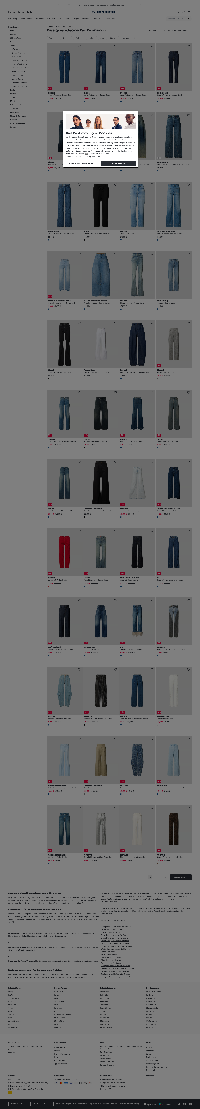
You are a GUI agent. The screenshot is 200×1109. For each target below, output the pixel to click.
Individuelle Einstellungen (81, 163)
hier (86, 154)
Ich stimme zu (118, 163)
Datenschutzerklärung (83, 157)
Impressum (96, 157)
